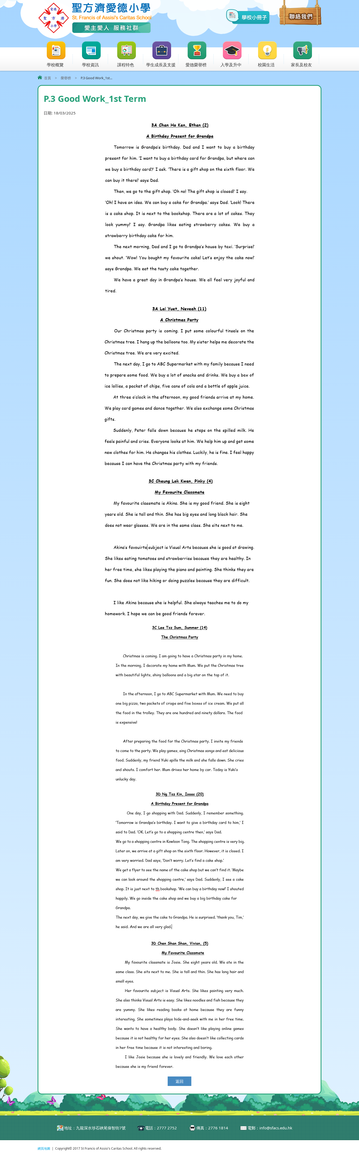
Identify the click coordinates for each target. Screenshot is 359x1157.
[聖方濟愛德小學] (95, 32)
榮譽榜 (66, 78)
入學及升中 (231, 65)
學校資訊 (90, 65)
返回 (179, 1081)
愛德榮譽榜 (196, 65)
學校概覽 (55, 65)
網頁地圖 (44, 1148)
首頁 (47, 78)
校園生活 (266, 65)
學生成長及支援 (161, 65)
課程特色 (125, 65)
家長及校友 (301, 65)
